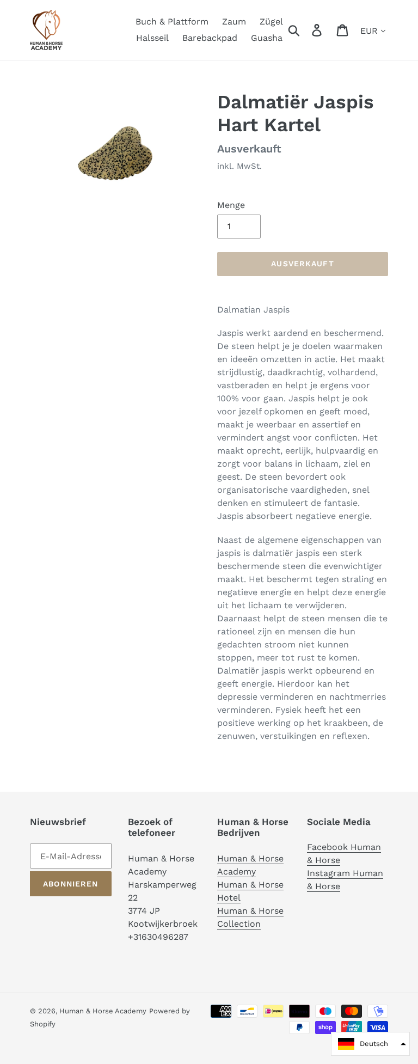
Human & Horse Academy (102, 1011)
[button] (370, 1044)
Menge (231, 205)
